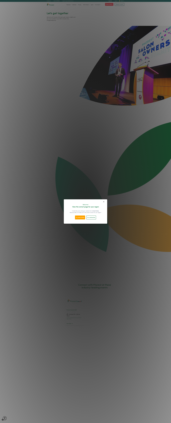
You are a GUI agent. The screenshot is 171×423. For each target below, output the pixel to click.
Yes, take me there (80, 217)
